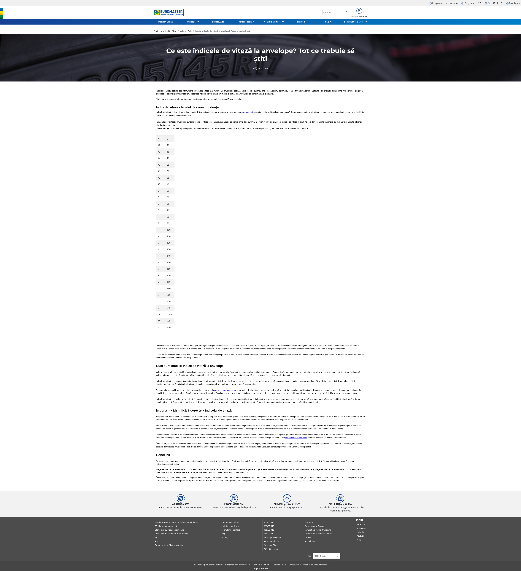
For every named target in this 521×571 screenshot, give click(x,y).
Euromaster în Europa (315, 526)
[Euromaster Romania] (168, 12)
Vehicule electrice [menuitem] (273, 21)
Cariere (308, 537)
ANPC (157, 541)
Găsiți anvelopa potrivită (166, 526)
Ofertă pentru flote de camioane (169, 530)
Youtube (360, 536)
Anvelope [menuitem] (191, 21)
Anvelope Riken (271, 545)
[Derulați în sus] (514, 565)
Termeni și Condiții (261, 564)
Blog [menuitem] (327, 21)
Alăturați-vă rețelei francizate (318, 530)
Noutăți (224, 537)
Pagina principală (162, 31)
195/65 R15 (269, 526)
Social (359, 520)
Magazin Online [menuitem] (165, 21)
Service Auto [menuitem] (218, 21)
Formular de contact (230, 530)
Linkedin (360, 532)
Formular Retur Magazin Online (169, 545)
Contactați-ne (294, 564)
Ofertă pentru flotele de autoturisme (171, 533)
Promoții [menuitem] (301, 21)
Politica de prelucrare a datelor (208, 564)
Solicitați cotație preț (230, 526)
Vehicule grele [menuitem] (246, 21)
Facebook (361, 524)
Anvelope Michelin (272, 537)
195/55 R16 (269, 530)
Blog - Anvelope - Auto (182, 31)
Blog (223, 533)
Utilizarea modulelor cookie (237, 564)
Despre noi (309, 522)
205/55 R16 (269, 522)
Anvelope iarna (271, 549)
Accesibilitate (311, 541)
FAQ (156, 537)
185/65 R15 (269, 533)
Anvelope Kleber (271, 541)
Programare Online (230, 522)
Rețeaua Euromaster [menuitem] (354, 21)
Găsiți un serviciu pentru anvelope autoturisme (176, 522)
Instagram (361, 528)
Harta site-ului (279, 564)
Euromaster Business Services (318, 533)
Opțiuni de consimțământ (315, 564)
